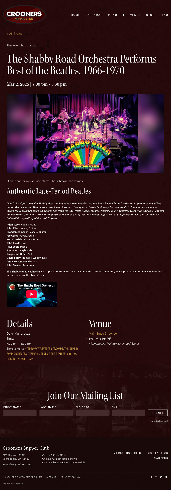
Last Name (49, 407)
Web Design (8, 484)
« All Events (14, 33)
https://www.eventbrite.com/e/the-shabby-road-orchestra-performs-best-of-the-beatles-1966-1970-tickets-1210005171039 (43, 353)
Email (117, 407)
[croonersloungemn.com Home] (24, 14)
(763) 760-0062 (24, 464)
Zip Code (83, 407)
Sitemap (51, 477)
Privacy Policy (70, 477)
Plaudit (19, 484)
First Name (13, 407)
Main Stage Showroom (104, 333)
